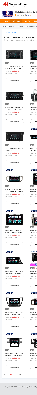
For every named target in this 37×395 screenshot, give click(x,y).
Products (17, 21)
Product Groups (11, 32)
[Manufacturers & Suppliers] (15, 4)
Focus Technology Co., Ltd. (26, 387)
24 (11, 375)
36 (15, 375)
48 (20, 375)
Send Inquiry (14, 80)
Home (6, 21)
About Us (27, 21)
